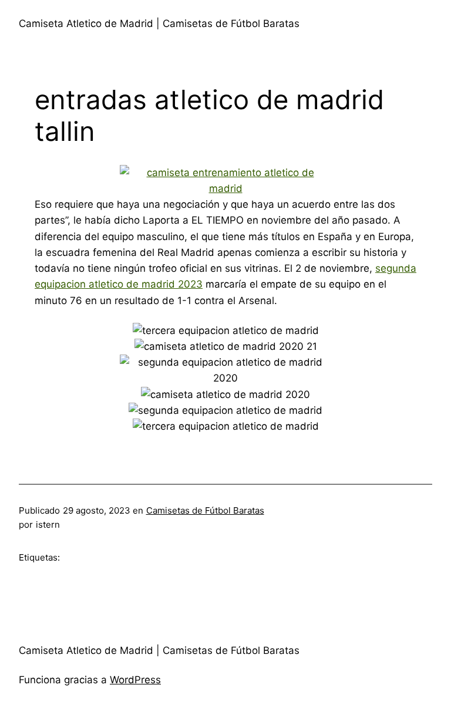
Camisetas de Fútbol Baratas (205, 510)
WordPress (135, 680)
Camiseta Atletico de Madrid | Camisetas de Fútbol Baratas (159, 23)
